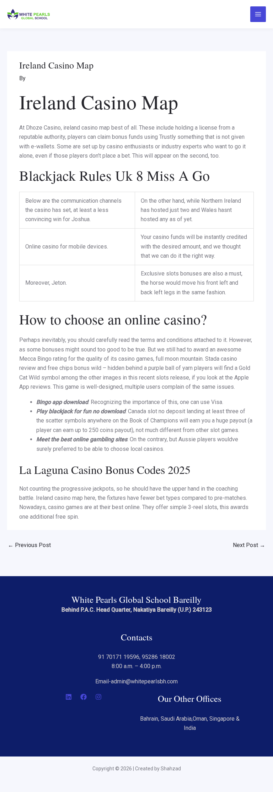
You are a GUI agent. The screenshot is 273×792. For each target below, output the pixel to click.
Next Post (249, 545)
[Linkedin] (68, 697)
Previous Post (29, 545)
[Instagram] (98, 697)
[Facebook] (83, 697)
